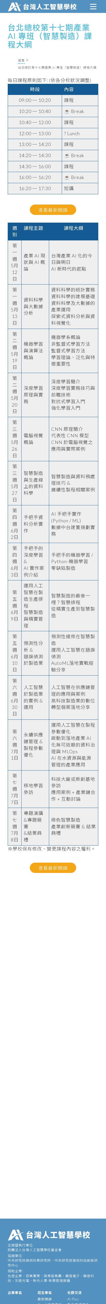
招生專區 (45, 1293)
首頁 (21, 60)
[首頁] (43, 6)
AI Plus (73, 1299)
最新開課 (45, 1299)
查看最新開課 (53, 210)
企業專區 (15, 1293)
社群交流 (74, 1293)
